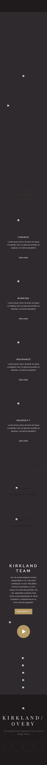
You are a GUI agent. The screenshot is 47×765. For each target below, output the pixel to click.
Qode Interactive (22, 731)
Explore (23, 258)
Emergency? (23, 611)
